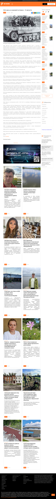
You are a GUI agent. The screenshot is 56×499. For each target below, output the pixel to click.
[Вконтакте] (51, 0)
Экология (44, 123)
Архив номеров (26, 479)
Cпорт (43, 119)
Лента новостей (46, 9)
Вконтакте (14, 477)
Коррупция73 (45, 108)
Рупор (24, 483)
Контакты (25, 481)
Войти (45, 4)
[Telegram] (39, 13)
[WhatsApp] (36, 13)
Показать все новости (47, 96)
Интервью (44, 113)
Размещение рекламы (27, 480)
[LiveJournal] (35, 13)
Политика (44, 110)
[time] (43, 11)
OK (53, 494)
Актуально (44, 104)
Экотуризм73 (44, 117)
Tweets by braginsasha (47, 129)
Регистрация (51, 4)
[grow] (46, 11)
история (7, 136)
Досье (43, 115)
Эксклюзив (44, 112)
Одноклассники (15, 476)
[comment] (48, 11)
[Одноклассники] (49, 0)
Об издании (25, 476)
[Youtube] (53, 0)
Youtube (14, 479)
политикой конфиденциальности (8, 497)
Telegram (14, 480)
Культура (44, 121)
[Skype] (38, 13)
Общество (44, 106)
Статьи (24, 477)
